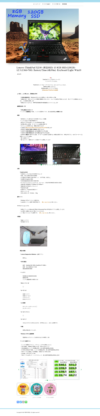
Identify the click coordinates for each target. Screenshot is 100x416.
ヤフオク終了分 (56, 4)
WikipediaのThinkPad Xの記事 (50, 90)
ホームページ (36, 4)
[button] (39, 164)
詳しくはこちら (46, 202)
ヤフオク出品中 (46, 4)
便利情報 (64, 4)
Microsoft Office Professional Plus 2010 (36, 127)
